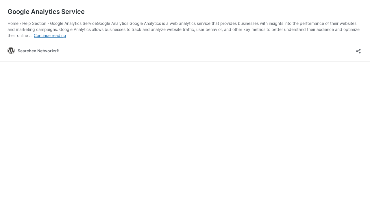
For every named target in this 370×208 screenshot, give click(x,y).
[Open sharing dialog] (358, 49)
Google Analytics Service (46, 11)
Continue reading (50, 35)
